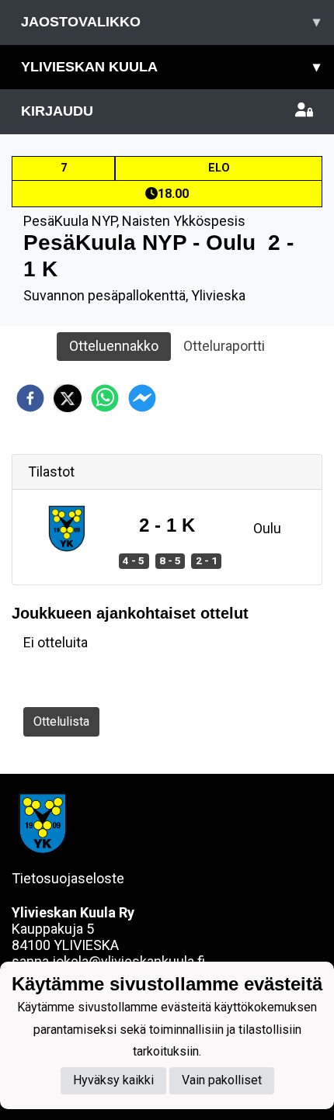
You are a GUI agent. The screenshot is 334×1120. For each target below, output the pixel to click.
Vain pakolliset (222, 1080)
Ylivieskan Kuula (170, 67)
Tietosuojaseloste (68, 878)
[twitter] (68, 398)
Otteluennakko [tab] (113, 346)
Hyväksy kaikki (113, 1080)
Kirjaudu (57, 111)
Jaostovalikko (170, 21)
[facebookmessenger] (142, 398)
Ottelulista (61, 721)
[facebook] (30, 398)
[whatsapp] (105, 398)
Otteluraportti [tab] (224, 346)
